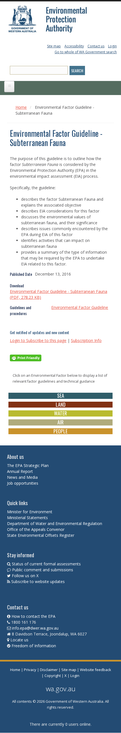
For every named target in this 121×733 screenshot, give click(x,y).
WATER (60, 413)
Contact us (96, 46)
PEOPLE (60, 431)
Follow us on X (25, 575)
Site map (54, 46)
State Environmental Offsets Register (40, 535)
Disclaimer (49, 669)
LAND (61, 404)
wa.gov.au (60, 688)
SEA (60, 395)
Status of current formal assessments (46, 563)
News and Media (22, 477)
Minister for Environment (29, 511)
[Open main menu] (9, 86)
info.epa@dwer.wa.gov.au (35, 628)
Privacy (30, 669)
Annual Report (20, 471)
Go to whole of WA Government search (86, 52)
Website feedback (95, 669)
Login (112, 46)
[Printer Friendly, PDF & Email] (25, 357)
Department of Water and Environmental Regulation (54, 523)
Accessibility (74, 46)
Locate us (19, 639)
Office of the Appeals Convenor (35, 529)
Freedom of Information (34, 645)
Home (21, 107)
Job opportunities (22, 483)
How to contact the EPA (33, 616)
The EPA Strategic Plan (28, 465)
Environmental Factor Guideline (79, 307)
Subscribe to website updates (38, 581)
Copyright (52, 675)
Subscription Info (86, 340)
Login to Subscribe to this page (38, 340)
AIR (60, 422)
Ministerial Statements (28, 517)
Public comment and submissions (42, 569)
